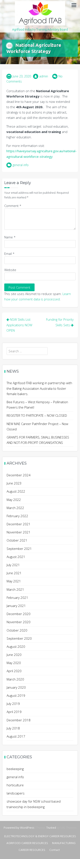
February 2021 (17, 597)
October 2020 (17, 630)
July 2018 (13, 728)
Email (9, 253)
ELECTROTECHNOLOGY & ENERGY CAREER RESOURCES (40, 836)
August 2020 (16, 646)
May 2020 (14, 663)
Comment (12, 206)
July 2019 (13, 703)
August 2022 (16, 491)
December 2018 (19, 720)
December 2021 (19, 524)
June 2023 (14, 483)
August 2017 (16, 736)
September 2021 (19, 548)
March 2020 (15, 679)
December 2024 (19, 475)
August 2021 (16, 557)
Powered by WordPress (19, 827)
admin (43, 76)
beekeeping (15, 769)
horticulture (15, 785)
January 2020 (16, 687)
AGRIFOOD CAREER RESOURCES (27, 843)
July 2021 (13, 565)
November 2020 (19, 622)
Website (10, 270)
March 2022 (15, 508)
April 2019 (14, 712)
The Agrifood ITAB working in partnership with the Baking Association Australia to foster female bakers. (39, 388)
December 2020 (19, 614)
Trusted (51, 827)
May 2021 (14, 581)
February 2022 (17, 516)
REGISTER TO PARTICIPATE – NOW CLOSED (37, 415)
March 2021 (15, 589)
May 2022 (14, 499)
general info (21, 165)
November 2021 (19, 532)
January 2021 (16, 606)
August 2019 (16, 695)
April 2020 (14, 671)
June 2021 (14, 573)
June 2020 (14, 654)
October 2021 (17, 540)
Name (10, 237)
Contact (54, 850)
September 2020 (19, 638)
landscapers (16, 793)
